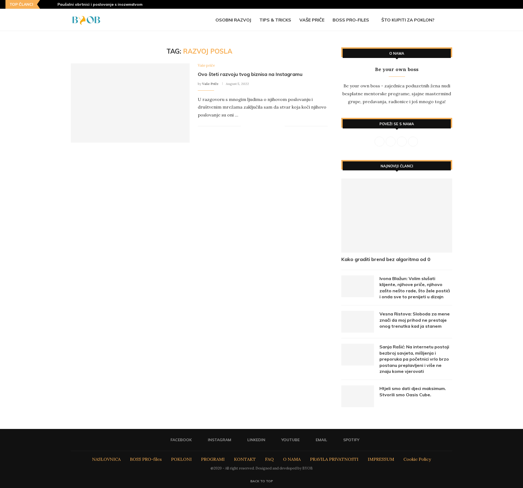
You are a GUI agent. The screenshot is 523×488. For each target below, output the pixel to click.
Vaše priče (311, 20)
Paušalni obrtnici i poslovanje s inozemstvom (99, 4)
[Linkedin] (495, 4)
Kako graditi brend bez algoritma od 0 (385, 259)
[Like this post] (245, 126)
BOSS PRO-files (351, 20)
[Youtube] (502, 4)
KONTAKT (245, 459)
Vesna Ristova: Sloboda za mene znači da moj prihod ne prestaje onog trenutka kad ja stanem (414, 320)
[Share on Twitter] (257, 126)
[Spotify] (516, 4)
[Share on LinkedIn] (268, 126)
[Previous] (45, 4)
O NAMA (292, 459)
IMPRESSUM (381, 459)
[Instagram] (488, 4)
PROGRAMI (213, 459)
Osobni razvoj (233, 20)
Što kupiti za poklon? (407, 20)
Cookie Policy (417, 459)
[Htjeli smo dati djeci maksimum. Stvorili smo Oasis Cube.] (357, 396)
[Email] (509, 4)
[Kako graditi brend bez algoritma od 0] (396, 215)
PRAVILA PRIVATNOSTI (334, 459)
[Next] (52, 4)
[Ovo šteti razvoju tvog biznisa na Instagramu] (130, 103)
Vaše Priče (210, 84)
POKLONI (181, 459)
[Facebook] (482, 4)
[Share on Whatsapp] (274, 126)
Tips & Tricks (275, 20)
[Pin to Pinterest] (263, 126)
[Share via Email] (280, 126)
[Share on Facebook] (251, 126)
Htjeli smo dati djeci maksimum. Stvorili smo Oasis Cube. (412, 391)
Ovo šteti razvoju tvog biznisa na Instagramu (250, 74)
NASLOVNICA (106, 459)
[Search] (449, 20)
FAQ (269, 459)
